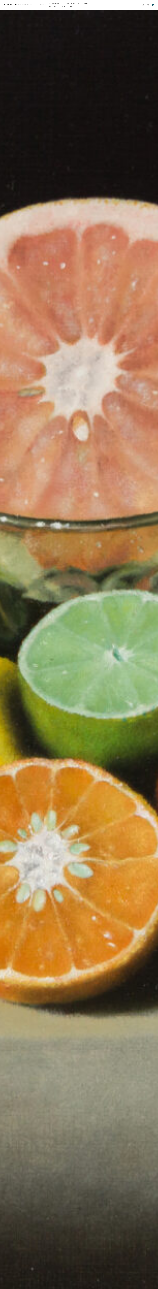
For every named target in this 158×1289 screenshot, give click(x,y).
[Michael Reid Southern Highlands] (26, 4)
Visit (73, 6)
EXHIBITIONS (56, 4)
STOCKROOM (72, 4)
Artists (86, 4)
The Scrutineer (58, 6)
